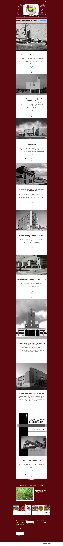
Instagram (33, 517)
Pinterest (38, 517)
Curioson (27, 114)
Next (33, 479)
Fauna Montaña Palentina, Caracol (47, 512)
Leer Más (31, 66)
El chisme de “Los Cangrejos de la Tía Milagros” (22, 513)
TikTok (30, 517)
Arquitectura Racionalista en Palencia (31, 460)
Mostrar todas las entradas (41, 20)
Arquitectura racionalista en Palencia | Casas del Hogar (31, 279)
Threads (27, 517)
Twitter (23, 517)
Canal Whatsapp (42, 517)
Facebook (19, 517)
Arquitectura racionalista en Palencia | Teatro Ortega (31, 393)
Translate (33, 523)
